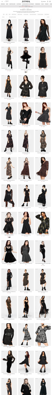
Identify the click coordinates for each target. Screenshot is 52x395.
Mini (3, 14)
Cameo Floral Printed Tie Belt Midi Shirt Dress (9, 125)
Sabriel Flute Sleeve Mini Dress (9, 207)
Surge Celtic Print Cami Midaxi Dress (9, 98)
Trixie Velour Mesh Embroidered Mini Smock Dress (9, 263)
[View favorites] (47, 1)
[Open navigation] (2, 1)
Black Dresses (14, 14)
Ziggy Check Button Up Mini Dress (43, 69)
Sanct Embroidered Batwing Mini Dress (43, 373)
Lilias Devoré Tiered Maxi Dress (43, 207)
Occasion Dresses (40, 14)
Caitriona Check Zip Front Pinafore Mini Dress (26, 263)
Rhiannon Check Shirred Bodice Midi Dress (26, 291)
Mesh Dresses (20, 14)
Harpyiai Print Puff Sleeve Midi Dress (43, 291)
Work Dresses (47, 14)
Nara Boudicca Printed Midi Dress (26, 346)
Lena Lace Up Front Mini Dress (26, 125)
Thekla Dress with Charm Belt (9, 69)
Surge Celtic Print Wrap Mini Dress (26, 98)
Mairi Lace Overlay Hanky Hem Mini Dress (26, 373)
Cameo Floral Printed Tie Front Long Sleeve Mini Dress (43, 98)
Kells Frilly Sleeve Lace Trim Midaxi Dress (26, 180)
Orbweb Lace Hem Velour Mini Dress (26, 69)
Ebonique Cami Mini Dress (43, 125)
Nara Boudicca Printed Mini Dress (42, 346)
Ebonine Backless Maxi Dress (26, 42)
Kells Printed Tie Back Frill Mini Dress (43, 180)
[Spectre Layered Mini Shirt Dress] (9, 237)
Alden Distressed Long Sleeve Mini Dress (9, 346)
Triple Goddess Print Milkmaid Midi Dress (9, 180)
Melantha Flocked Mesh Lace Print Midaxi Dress (9, 291)
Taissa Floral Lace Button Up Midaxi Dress (9, 42)
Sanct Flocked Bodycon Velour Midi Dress (9, 373)
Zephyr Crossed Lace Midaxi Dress (26, 207)
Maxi (9, 14)
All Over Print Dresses (33, 14)
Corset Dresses (26, 14)
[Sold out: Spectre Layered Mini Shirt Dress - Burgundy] (8, 237)
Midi (6, 14)
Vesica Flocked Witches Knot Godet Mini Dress (43, 42)
